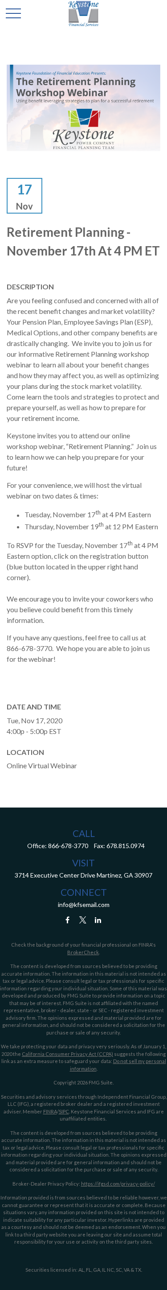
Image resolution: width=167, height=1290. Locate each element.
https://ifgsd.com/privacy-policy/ (118, 1184)
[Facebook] (67, 920)
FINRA (50, 1111)
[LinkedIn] (98, 920)
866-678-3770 (68, 845)
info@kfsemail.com (84, 904)
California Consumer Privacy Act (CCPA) (67, 1054)
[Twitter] (83, 920)
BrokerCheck (83, 952)
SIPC (64, 1111)
